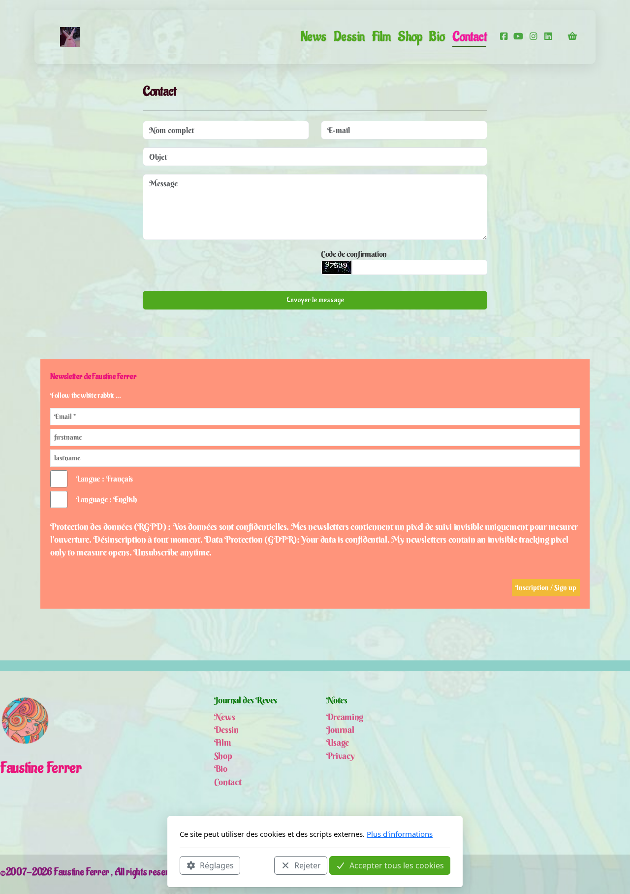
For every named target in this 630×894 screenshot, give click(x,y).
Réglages (217, 865)
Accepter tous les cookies (396, 865)
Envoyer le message (315, 300)
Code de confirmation (354, 254)
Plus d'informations (400, 834)
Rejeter (307, 865)
